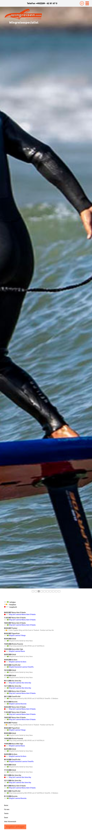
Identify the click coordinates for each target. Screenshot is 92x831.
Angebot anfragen (15, 826)
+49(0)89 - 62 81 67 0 (46, 3)
